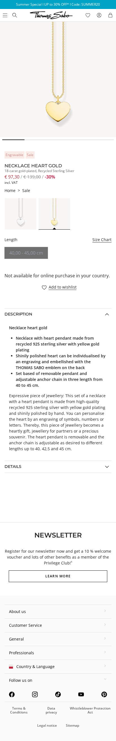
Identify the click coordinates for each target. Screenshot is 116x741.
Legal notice (47, 725)
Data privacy (51, 710)
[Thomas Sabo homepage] (14, 15)
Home (10, 190)
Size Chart (101, 239)
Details (13, 466)
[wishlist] (87, 15)
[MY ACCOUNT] (99, 15)
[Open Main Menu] (4, 15)
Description (18, 314)
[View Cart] (110, 15)
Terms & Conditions (19, 710)
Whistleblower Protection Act (90, 710)
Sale (26, 190)
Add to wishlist (63, 287)
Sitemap (72, 725)
